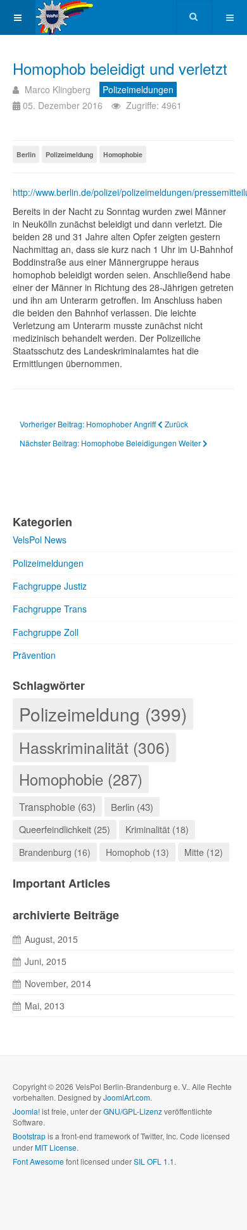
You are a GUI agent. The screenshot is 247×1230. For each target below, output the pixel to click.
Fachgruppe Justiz (50, 585)
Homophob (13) (137, 852)
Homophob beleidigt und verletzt (120, 68)
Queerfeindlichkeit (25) (64, 829)
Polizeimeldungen (48, 563)
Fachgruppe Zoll (46, 632)
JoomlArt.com (126, 1097)
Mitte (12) (203, 852)
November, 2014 (58, 983)
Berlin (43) (132, 806)
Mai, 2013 (45, 1005)
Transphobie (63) (57, 806)
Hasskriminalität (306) (94, 747)
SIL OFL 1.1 (154, 1161)
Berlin (25, 154)
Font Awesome (38, 1161)
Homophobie (122, 154)
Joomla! (26, 1111)
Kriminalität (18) (157, 829)
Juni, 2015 (45, 961)
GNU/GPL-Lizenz (132, 1111)
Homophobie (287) (80, 779)
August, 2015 (51, 939)
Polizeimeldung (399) (103, 714)
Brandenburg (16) (55, 852)
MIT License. (57, 1147)
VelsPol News (39, 539)
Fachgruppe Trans (50, 608)
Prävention (34, 655)
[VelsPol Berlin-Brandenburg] (80, 17)
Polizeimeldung (69, 154)
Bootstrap (29, 1135)
